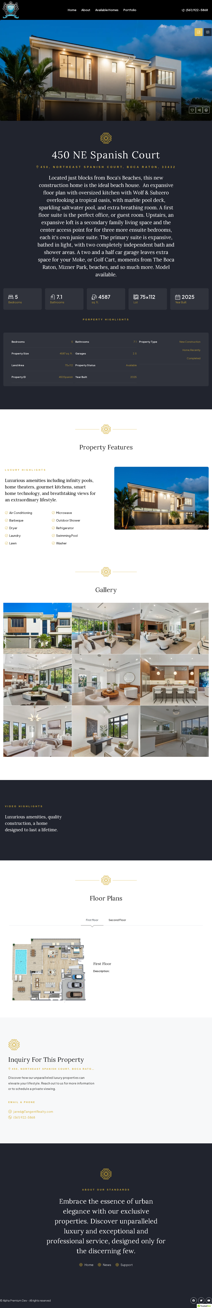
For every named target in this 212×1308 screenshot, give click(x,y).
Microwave (64, 513)
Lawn (13, 543)
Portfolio (129, 10)
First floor (92, 920)
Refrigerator (65, 528)
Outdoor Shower (68, 520)
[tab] (199, 32)
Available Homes (106, 10)
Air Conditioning (20, 513)
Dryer (13, 528)
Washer (61, 543)
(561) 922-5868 (196, 10)
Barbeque (16, 520)
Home (72, 10)
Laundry (15, 535)
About (85, 10)
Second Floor (117, 920)
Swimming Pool (67, 535)
